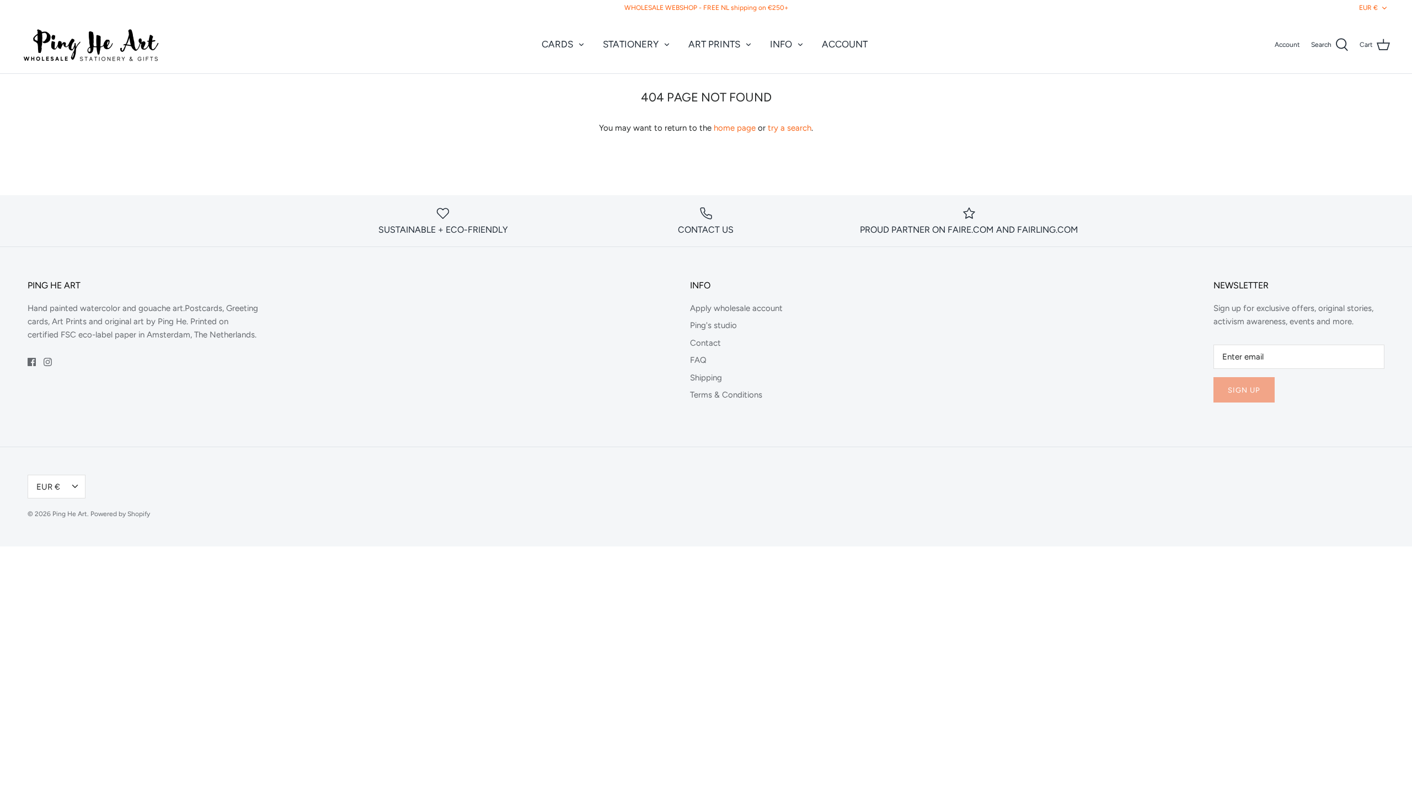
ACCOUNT (845, 44)
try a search (789, 128)
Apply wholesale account (736, 308)
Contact (705, 343)
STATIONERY (631, 44)
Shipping (706, 378)
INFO (781, 44)
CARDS (557, 44)
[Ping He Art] (91, 44)
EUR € (1368, 8)
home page (735, 128)
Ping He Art (69, 514)
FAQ (698, 360)
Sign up (1244, 390)
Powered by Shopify (120, 514)
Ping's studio (713, 325)
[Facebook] (32, 362)
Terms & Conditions (726, 395)
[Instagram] (48, 362)
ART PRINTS (714, 44)
